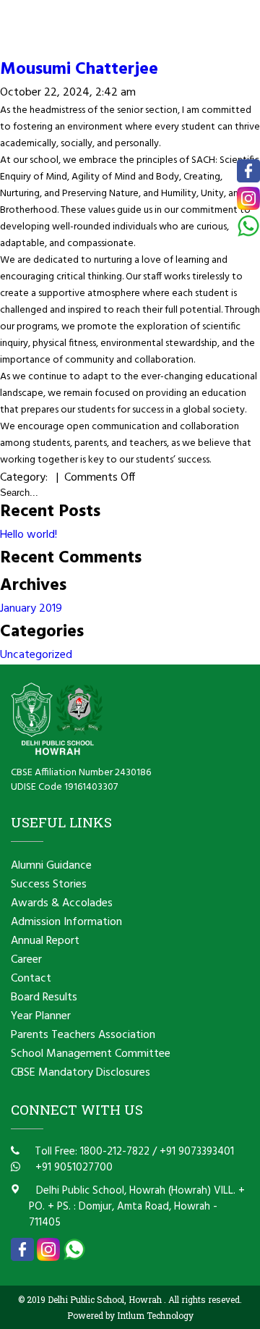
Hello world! (28, 535)
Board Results (44, 997)
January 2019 (31, 608)
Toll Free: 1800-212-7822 (91, 1151)
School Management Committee (90, 1054)
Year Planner (41, 1016)
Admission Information (66, 922)
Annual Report (45, 941)
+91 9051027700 (72, 1167)
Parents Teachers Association (83, 1035)
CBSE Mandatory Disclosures (80, 1072)
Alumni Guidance (51, 865)
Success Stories (49, 884)
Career (26, 959)
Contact (31, 978)
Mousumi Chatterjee (79, 69)
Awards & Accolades (62, 903)
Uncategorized (36, 655)
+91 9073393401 (197, 1151)
